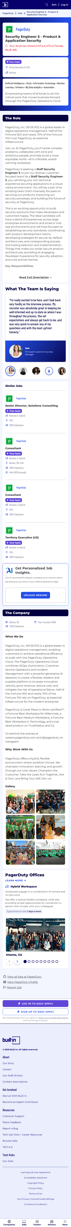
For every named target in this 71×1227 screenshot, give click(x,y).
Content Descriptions (15, 1081)
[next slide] (17, 961)
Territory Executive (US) (22, 537)
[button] (10, 371)
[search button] (47, 4)
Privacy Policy (36, 1188)
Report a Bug (10, 1128)
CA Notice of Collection (35, 1204)
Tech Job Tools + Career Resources (22, 1134)
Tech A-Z (8, 1146)
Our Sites (8, 1161)
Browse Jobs (10, 1140)
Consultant (13, 448)
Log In (64, 4)
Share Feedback (12, 1122)
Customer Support (13, 1116)
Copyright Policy (35, 1183)
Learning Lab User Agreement (36, 1172)
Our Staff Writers (13, 1075)
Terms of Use (35, 1193)
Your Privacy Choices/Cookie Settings (35, 1199)
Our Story (8, 1063)
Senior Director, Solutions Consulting (31, 405)
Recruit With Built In (15, 1095)
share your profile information (53, 1017)
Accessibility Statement (35, 1177)
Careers (7, 1069)
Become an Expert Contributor (20, 1102)
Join (54, 4)
